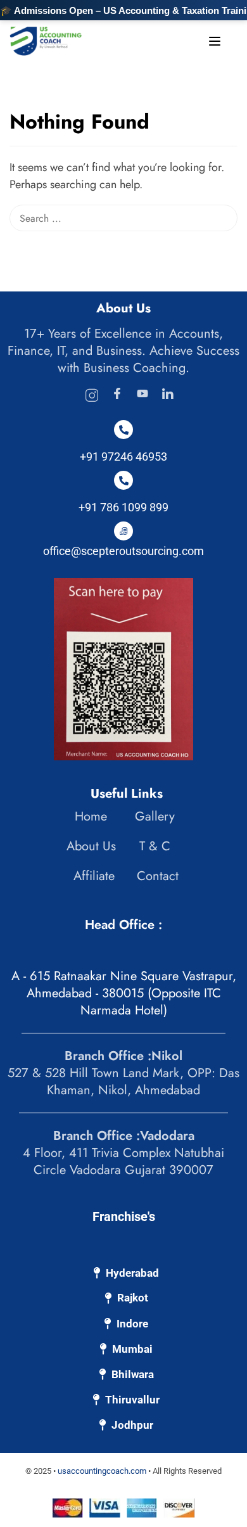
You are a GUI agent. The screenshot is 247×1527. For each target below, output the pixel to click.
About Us (91, 846)
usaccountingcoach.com (102, 1471)
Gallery (155, 816)
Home (91, 816)
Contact (158, 876)
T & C (154, 846)
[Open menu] (216, 44)
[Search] (231, 123)
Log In (150, 39)
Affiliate (94, 876)
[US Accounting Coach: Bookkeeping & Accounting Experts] (46, 40)
